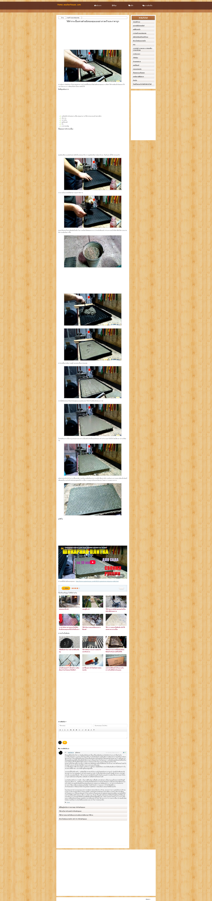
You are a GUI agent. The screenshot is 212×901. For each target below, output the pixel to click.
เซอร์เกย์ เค (71, 752)
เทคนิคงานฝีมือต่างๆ (138, 76)
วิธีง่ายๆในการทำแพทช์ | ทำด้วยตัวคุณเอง (70, 811)
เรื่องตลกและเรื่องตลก (139, 73)
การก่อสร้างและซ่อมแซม (139, 33)
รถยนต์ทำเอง (136, 22)
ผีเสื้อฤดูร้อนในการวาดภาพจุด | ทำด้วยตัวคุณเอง (72, 807)
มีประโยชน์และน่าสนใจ (139, 41)
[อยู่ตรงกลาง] (73, 730)
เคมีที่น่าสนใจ (136, 29)
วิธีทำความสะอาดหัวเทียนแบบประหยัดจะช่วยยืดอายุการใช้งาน (76, 815)
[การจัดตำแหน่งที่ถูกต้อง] (76, 730)
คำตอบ (68, 802)
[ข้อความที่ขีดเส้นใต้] (65, 730)
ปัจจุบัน (135, 80)
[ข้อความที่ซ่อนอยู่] (85, 730)
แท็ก (131, 5)
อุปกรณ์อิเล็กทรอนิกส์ (138, 25)
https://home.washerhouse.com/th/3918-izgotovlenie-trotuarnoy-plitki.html (97, 581)
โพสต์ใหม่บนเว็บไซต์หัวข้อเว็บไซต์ (142, 84)
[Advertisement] (92, 34)
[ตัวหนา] (60, 730)
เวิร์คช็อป (135, 57)
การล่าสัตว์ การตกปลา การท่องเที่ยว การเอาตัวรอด (142, 49)
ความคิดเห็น (148, 5)
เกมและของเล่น (137, 69)
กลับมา (67, 588)
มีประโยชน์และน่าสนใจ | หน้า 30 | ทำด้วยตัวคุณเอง (73, 819)
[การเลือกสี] (82, 730)
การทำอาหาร (136, 54)
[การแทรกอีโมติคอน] (79, 730)
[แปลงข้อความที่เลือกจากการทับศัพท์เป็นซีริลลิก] (91, 730)
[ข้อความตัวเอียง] (62, 730)
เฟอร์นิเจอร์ (136, 65)
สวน (134, 44)
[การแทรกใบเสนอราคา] (88, 730)
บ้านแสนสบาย (137, 61)
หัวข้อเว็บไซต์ (143, 18)
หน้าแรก (98, 5)
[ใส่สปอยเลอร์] (94, 730)
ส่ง (64, 742)
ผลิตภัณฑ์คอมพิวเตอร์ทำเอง (140, 37)
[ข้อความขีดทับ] (67, 730)
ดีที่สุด (115, 5)
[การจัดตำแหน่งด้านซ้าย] (70, 730)
